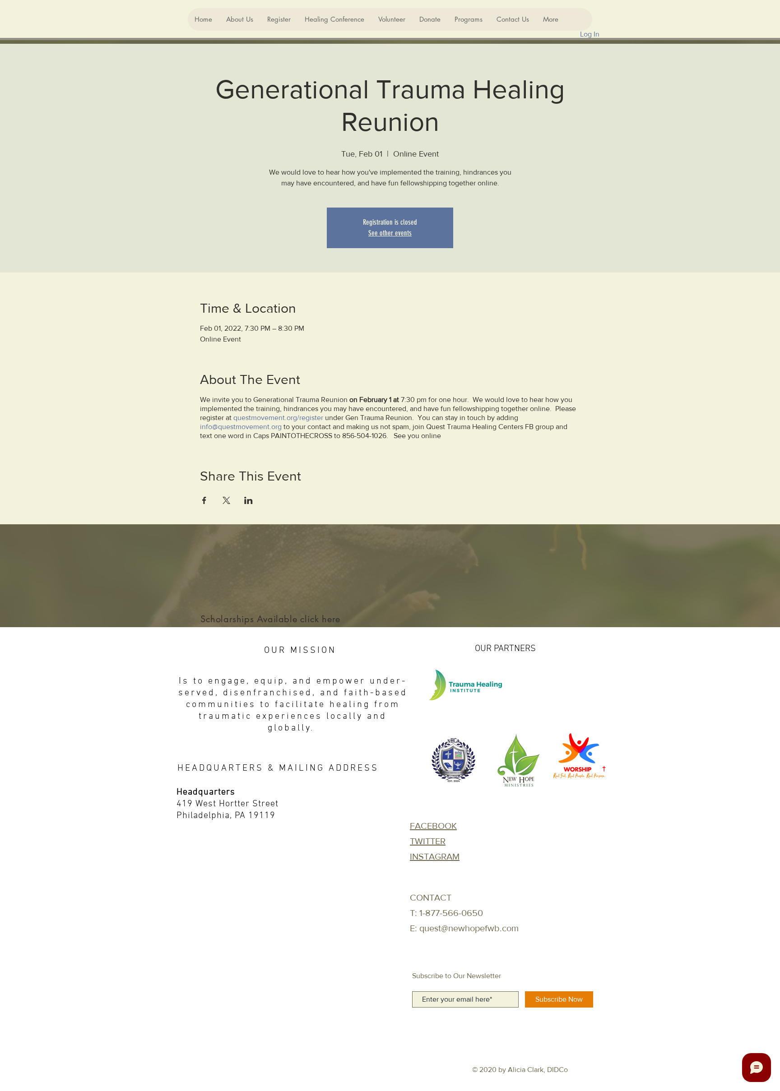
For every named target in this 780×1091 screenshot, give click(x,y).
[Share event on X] (226, 500)
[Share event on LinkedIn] (248, 500)
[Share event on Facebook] (204, 500)
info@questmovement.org (241, 426)
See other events (390, 233)
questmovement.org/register (278, 417)
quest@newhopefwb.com (469, 928)
